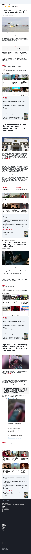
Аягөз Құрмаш (5, 240)
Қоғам (3, 528)
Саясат (3, 526)
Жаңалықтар (13, 240)
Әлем (3, 531)
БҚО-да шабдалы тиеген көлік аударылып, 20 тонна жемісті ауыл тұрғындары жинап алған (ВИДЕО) (12, 114)
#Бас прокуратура (9, 184)
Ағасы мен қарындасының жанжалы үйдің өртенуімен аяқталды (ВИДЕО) (13, 105)
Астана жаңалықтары (5, 507)
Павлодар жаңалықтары (5, 510)
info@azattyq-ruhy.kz (5, 549)
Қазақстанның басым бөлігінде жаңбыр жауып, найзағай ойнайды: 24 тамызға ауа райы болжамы (15, 109)
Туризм (3, 522)
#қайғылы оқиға (10, 66)
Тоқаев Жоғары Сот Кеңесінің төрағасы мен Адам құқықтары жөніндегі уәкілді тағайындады (8, 291)
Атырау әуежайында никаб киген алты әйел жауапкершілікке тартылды (8, 189)
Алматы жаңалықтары (5, 508)
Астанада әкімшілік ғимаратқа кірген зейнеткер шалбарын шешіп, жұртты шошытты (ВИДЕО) (15, 107)
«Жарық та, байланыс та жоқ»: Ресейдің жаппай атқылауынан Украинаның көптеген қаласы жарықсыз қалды (8, 71)
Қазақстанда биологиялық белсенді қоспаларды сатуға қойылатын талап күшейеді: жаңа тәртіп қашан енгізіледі (22, 448)
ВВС (25, 35)
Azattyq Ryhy (20, 35)
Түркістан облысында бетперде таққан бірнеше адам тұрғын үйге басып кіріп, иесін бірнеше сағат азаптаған (15, 103)
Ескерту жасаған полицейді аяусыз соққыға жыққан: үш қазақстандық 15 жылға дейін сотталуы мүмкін (21, 189)
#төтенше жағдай (4, 66)
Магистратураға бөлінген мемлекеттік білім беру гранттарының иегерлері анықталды (21, 290)
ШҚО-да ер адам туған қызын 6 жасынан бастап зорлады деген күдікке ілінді (14, 101)
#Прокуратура (4, 184)
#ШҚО (3, 286)
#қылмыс (7, 443)
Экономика (3, 527)
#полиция (12, 286)
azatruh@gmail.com (4, 548)
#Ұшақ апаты (15, 66)
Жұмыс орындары (4, 539)
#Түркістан (4, 443)
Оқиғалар (3, 529)
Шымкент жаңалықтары (5, 509)
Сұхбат (3, 530)
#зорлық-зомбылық (8, 286)
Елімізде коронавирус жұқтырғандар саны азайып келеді (21, 70)
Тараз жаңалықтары (5, 511)
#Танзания (19, 66)
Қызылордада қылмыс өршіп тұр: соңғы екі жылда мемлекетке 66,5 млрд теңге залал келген (14, 99)
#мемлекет (14, 184)
